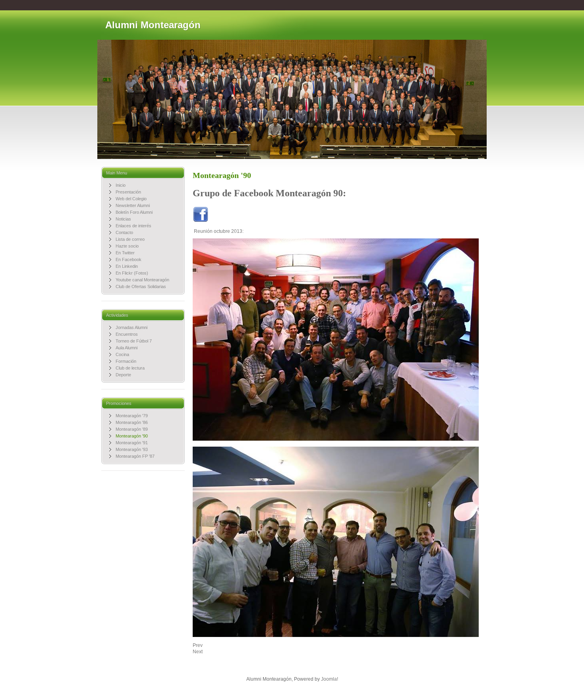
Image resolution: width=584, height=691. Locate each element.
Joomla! (329, 679)
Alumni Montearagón (153, 24)
